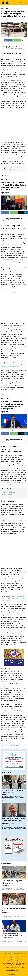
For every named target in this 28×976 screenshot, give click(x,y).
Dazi (6, 745)
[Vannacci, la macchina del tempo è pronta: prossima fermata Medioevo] (14, 926)
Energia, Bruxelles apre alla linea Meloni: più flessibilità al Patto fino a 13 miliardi (13, 598)
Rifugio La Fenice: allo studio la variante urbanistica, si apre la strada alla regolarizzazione (13, 364)
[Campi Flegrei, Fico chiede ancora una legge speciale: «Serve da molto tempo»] (14, 810)
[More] (22, 40)
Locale (7, 8)
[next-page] (5, 833)
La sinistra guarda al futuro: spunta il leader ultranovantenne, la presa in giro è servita (14, 908)
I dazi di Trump (7, 494)
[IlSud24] (11, 2)
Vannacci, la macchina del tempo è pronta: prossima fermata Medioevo (12, 934)
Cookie (17, 957)
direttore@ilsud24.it (21, 961)
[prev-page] (3, 833)
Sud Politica (8, 398)
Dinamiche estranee (9, 492)
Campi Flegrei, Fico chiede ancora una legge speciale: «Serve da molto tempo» (13, 820)
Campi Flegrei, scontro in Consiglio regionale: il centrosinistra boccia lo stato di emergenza (12, 881)
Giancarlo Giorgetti (14, 745)
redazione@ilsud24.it (14, 966)
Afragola (7, 175)
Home (2, 8)
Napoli (6, 394)
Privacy (13, 957)
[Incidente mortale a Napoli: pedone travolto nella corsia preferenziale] (14, 782)
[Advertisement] (14, 125)
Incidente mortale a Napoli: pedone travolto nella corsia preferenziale (12, 791)
